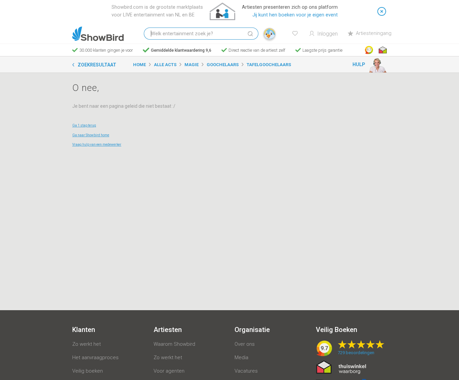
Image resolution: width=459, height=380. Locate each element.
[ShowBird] (98, 34)
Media (241, 357)
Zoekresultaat (97, 64)
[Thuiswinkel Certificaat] (341, 367)
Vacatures (246, 371)
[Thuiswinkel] (382, 50)
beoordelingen (356, 352)
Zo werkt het (86, 344)
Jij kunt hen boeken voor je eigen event (295, 15)
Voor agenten (169, 371)
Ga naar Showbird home (90, 135)
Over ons (245, 344)
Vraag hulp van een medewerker (96, 144)
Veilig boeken (87, 371)
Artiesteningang (373, 33)
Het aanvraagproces (95, 357)
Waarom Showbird (174, 344)
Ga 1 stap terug (84, 125)
